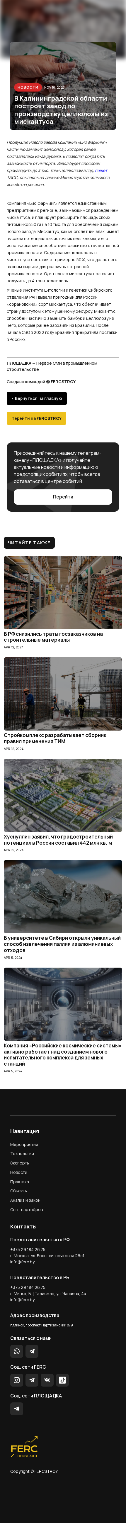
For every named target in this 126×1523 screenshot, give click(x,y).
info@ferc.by (22, 1262)
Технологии (22, 1153)
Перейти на (36, 418)
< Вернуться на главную (36, 398)
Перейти (63, 496)
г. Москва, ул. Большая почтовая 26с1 (47, 1255)
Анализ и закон (25, 1200)
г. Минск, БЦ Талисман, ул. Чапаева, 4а (48, 1293)
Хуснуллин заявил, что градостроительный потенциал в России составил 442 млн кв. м (58, 840)
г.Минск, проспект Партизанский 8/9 (41, 1325)
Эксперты (20, 1163)
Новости (28, 87)
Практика (19, 1181)
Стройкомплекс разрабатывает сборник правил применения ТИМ (55, 738)
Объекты (19, 1191)
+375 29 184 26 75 (27, 1249)
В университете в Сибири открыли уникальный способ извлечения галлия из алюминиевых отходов (62, 944)
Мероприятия (24, 1144)
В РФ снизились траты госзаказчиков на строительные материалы (53, 637)
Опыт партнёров (26, 1209)
